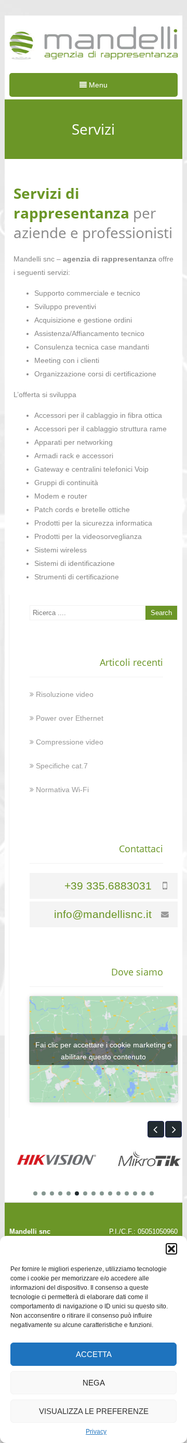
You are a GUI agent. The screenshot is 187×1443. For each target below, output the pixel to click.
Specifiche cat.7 (62, 766)
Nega (94, 1382)
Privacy (96, 1431)
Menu (97, 85)
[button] (171, 1249)
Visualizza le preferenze (94, 1411)
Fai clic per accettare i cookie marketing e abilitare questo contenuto (103, 1051)
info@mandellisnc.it (103, 914)
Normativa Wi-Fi (62, 789)
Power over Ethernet (69, 718)
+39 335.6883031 (108, 886)
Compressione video (69, 742)
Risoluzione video (65, 694)
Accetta (94, 1354)
